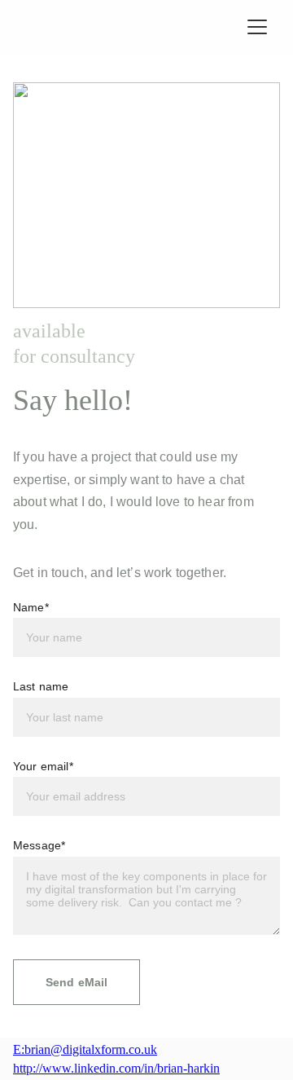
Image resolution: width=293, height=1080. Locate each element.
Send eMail (76, 982)
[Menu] (257, 27)
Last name (40, 686)
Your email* (43, 766)
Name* (31, 607)
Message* (39, 845)
